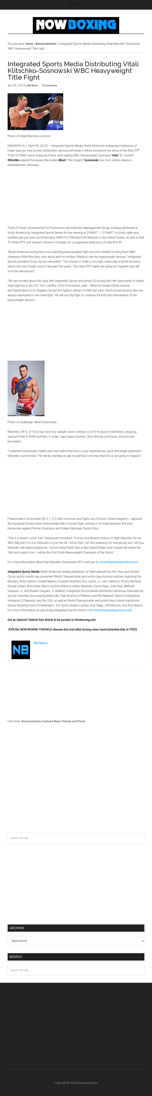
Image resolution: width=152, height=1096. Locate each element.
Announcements (31, 721)
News (57, 721)
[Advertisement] (76, 198)
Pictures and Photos (73, 721)
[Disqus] (76, 785)
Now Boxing (76, 25)
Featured (47, 721)
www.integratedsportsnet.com (118, 562)
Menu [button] (79, 4)
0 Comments (49, 85)
